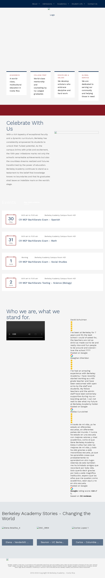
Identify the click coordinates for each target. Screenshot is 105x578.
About (34, 4)
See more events (32, 202)
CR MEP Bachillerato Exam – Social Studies (43, 261)
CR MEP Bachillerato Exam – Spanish (39, 219)
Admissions (47, 4)
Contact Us (92, 4)
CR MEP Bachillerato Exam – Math (38, 240)
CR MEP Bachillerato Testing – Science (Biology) (45, 283)
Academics (62, 4)
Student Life (77, 4)
